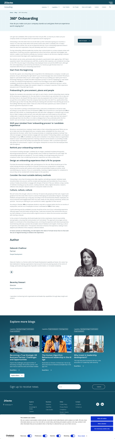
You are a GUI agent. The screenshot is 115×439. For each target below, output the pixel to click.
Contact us (79, 407)
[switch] (45, 436)
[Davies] (8, 2)
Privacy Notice (64, 407)
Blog (16, 12)
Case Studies (66, 7)
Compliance (63, 409)
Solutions (48, 404)
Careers (97, 7)
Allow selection (102, 423)
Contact (104, 7)
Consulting (8, 7)
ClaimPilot (48, 407)
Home (11, 12)
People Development (16, 254)
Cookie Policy (63, 404)
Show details (81, 436)
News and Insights (86, 7)
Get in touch (83, 41)
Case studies (49, 409)
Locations (78, 404)
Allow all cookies (102, 418)
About (31, 404)
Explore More (15, 375)
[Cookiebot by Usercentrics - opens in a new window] (10, 436)
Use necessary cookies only (102, 428)
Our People (76, 7)
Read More (13, 370)
